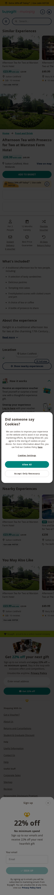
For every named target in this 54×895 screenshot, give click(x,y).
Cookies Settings (27, 455)
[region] (27, 447)
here (40, 447)
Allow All (27, 464)
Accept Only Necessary (27, 473)
